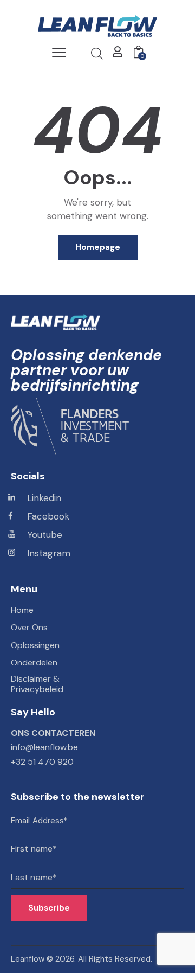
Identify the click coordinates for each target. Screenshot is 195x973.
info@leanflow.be (44, 747)
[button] (59, 53)
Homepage (97, 247)
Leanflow (27, 958)
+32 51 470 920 (42, 761)
